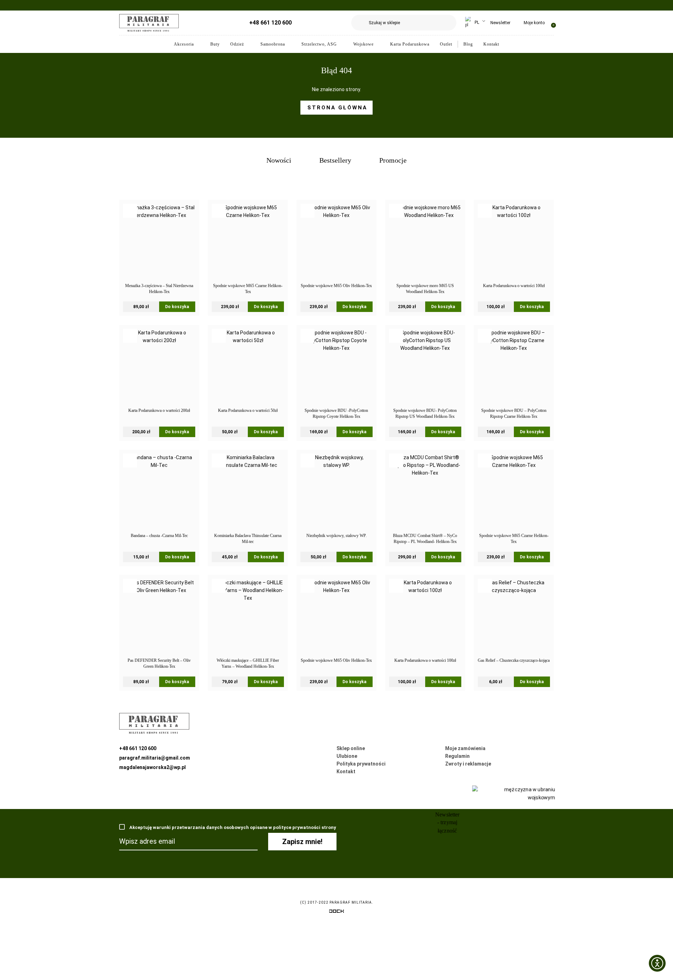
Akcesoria (184, 44)
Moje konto (534, 22)
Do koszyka (177, 306)
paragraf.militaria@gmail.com (154, 758)
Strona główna (337, 107)
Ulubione (346, 756)
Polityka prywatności (361, 764)
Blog (468, 44)
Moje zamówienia (465, 748)
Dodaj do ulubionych (130, 211)
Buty (215, 44)
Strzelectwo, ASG (319, 44)
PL (476, 22)
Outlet (446, 44)
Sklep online (350, 748)
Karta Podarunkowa (409, 44)
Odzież (237, 44)
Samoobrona (272, 44)
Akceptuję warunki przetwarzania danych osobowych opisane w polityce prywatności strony (232, 827)
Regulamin (457, 756)
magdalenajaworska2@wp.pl (152, 767)
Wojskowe (363, 44)
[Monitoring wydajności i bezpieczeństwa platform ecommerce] (336, 912)
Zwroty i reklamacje (468, 764)
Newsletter (500, 22)
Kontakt (491, 44)
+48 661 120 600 (270, 22)
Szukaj (448, 22)
